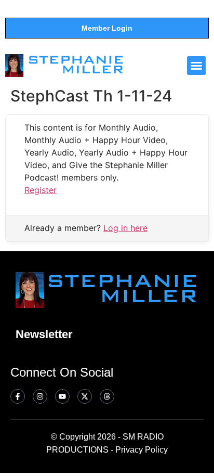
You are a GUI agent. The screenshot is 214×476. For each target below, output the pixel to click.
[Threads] (107, 396)
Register (40, 190)
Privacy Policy (141, 449)
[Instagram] (40, 396)
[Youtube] (62, 396)
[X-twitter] (84, 396)
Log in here (125, 228)
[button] (196, 65)
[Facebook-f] (17, 396)
